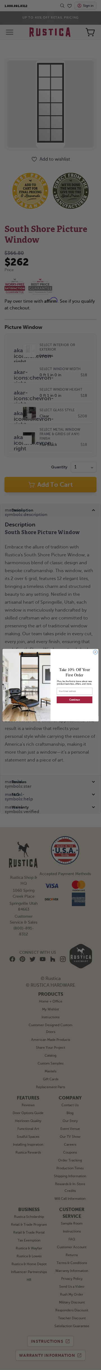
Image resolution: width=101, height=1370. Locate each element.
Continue (74, 699)
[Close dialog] (95, 652)
